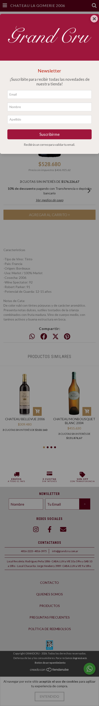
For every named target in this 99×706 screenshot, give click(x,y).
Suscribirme (49, 134)
